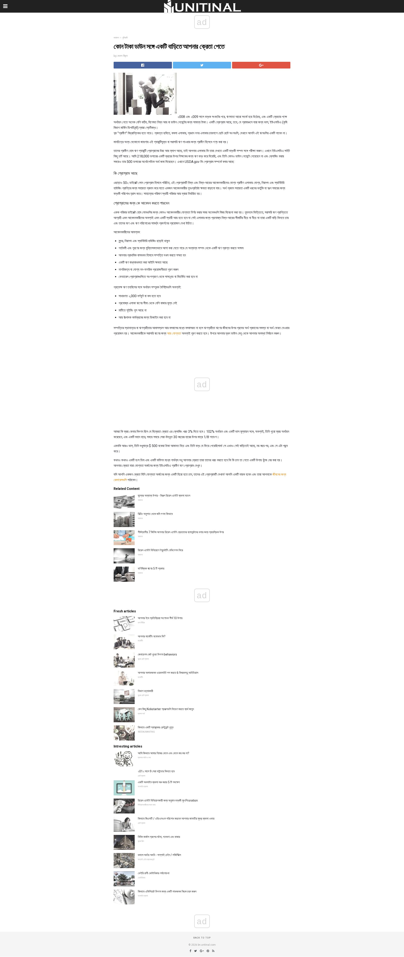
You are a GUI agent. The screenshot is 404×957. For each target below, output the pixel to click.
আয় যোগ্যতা (174, 333)
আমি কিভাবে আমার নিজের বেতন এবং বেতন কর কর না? (163, 753)
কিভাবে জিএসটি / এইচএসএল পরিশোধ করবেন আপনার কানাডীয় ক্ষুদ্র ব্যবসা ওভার (176, 818)
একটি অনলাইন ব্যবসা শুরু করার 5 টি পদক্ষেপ (159, 782)
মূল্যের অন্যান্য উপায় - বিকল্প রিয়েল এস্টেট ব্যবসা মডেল (164, 495)
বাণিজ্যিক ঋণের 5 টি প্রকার (151, 568)
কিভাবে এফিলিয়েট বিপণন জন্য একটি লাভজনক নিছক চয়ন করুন (167, 891)
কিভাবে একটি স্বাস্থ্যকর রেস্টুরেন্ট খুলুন (155, 727)
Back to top (202, 937)
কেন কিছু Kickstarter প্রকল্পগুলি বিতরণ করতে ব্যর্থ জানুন (166, 709)
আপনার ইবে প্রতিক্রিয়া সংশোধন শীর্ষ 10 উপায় (160, 618)
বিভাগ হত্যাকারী (145, 691)
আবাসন (116, 37)
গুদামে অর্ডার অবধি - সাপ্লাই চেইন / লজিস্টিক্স (159, 855)
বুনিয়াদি (125, 37)
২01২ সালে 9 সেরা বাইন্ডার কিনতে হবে (156, 771)
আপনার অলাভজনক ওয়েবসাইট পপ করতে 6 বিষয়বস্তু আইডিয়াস (168, 672)
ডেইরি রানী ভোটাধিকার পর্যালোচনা (153, 873)
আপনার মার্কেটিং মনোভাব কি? (151, 636)
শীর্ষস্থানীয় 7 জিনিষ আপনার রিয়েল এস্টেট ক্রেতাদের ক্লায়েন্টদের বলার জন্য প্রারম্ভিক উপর (181, 532)
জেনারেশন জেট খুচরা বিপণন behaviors (157, 654)
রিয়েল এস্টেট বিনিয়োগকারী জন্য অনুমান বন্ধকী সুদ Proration (168, 800)
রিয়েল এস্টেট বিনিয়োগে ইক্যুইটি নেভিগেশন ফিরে (160, 550)
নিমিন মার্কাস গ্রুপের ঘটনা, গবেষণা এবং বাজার (159, 836)
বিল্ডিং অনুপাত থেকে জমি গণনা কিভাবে (155, 513)
